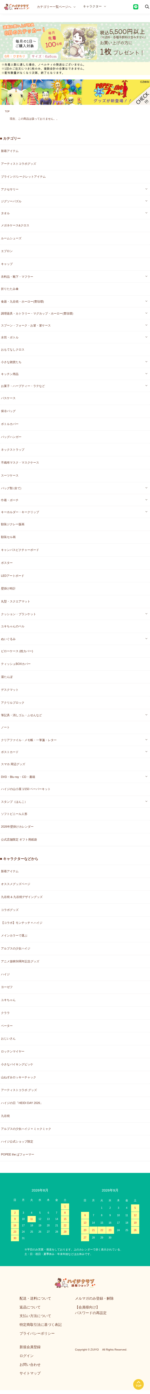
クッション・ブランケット (18, 614)
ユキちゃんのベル (12, 626)
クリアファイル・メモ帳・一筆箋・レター (29, 740)
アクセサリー (10, 189)
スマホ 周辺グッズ (13, 764)
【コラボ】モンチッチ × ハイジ (21, 922)
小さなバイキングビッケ (17, 1064)
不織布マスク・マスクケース (20, 462)
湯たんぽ (7, 676)
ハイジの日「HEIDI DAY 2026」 (22, 1103)
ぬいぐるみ (8, 639)
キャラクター (92, 6)
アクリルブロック (12, 702)
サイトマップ (30, 1373)
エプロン (7, 251)
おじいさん (8, 1038)
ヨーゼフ (7, 987)
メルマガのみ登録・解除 (94, 1298)
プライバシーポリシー (37, 1333)
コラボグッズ (10, 909)
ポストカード (10, 752)
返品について (30, 1307)
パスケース (8, 398)
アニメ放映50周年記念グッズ (20, 961)
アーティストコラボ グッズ (19, 1090)
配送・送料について (35, 1298)
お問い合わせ (30, 1365)
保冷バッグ (8, 411)
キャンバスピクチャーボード (20, 549)
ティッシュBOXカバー (16, 663)
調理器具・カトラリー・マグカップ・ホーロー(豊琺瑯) (37, 313)
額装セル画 (8, 537)
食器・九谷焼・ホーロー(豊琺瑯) (22, 301)
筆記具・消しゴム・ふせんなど (21, 715)
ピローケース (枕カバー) (17, 651)
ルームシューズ (11, 238)
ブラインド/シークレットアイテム (23, 176)
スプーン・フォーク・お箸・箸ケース (26, 325)
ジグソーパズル (11, 201)
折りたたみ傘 (10, 288)
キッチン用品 (10, 374)
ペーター (7, 1025)
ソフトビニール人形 (14, 813)
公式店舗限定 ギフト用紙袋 (19, 839)
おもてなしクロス (12, 349)
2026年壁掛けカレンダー (17, 826)
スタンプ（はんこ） (14, 801)
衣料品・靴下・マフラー (17, 276)
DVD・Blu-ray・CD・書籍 (18, 777)
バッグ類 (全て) (11, 488)
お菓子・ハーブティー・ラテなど (23, 386)
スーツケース (10, 475)
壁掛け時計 (8, 588)
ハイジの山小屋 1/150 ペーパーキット (26, 789)
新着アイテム (10, 151)
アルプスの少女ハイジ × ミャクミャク (26, 1128)
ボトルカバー (10, 424)
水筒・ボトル (10, 337)
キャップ (7, 264)
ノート (5, 727)
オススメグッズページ (15, 884)
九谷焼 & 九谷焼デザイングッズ (22, 897)
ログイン (27, 1356)
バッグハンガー (11, 436)
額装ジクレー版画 (12, 524)
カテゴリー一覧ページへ (54, 6)
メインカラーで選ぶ (14, 935)
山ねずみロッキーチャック (18, 1077)
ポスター (7, 562)
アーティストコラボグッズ (18, 163)
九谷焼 (5, 1115)
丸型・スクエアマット (15, 601)
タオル (5, 213)
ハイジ (5, 974)
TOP (7, 111)
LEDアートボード (12, 575)
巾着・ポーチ (10, 500)
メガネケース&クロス (15, 225)
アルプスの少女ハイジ (15, 948)
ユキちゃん (8, 1000)
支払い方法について (35, 1316)
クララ (5, 1012)
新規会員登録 (30, 1347)
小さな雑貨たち (11, 362)
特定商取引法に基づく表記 (41, 1325)
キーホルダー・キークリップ (20, 512)
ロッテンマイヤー (12, 1051)
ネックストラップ (12, 449)
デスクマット (10, 689)
